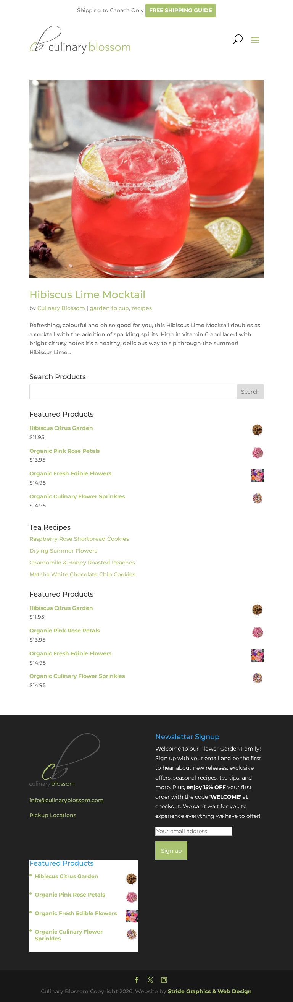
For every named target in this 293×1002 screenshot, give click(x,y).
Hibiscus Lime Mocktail (87, 295)
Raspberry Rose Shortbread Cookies (79, 538)
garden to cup (109, 308)
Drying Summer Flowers (63, 550)
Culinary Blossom (61, 308)
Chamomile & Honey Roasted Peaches (82, 562)
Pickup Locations (52, 815)
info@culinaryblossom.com (66, 800)
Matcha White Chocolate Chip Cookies (82, 574)
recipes (142, 308)
